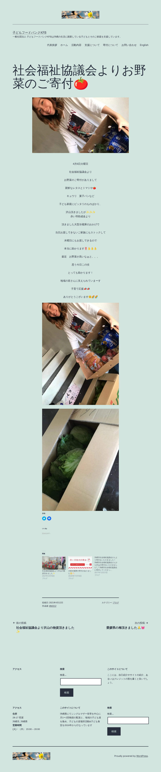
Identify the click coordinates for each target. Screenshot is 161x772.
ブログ (116, 603)
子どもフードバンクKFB (29, 32)
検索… (63, 675)
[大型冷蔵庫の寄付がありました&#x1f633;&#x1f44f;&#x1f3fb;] (80, 563)
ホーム (64, 45)
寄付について (110, 45)
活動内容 (76, 45)
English (144, 45)
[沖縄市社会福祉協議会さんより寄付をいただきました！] (107, 566)
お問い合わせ (129, 45)
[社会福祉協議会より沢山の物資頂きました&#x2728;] (54, 563)
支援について (92, 45)
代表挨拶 (52, 45)
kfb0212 (52, 606)
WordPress (142, 756)
